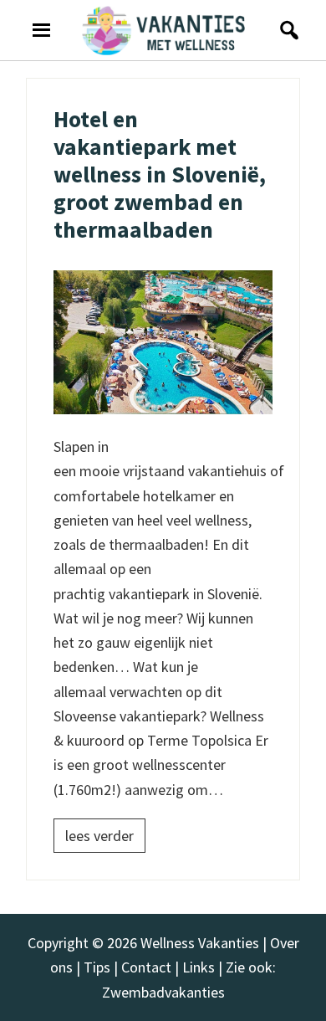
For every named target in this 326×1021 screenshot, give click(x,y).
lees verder (99, 835)
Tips (97, 967)
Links (198, 967)
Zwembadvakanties (163, 992)
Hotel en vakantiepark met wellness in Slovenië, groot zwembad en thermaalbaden (159, 174)
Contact (146, 967)
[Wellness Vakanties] (163, 30)
